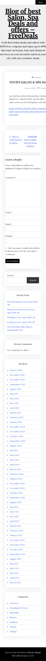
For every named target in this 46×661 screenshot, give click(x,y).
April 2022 (14, 578)
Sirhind (13, 631)
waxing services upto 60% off (21, 322)
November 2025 (17, 379)
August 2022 (15, 559)
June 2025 (14, 398)
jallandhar (14, 612)
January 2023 (16, 535)
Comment (10, 177)
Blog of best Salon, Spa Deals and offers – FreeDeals (23, 23)
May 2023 (14, 516)
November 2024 (17, 431)
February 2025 (16, 417)
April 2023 (14, 521)
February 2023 (16, 530)
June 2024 (14, 455)
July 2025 (14, 394)
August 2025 (15, 389)
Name (8, 212)
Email (8, 224)
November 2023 (17, 488)
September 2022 (17, 554)
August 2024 (15, 445)
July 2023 (14, 507)
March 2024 (15, 469)
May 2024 (14, 460)
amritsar (37, 77)
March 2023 (15, 526)
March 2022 (15, 582)
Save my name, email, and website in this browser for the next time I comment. (22, 251)
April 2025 (14, 408)
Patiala (13, 627)
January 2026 (16, 370)
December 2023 (17, 483)
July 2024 (14, 450)
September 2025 (17, 384)
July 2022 (14, 563)
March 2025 (15, 412)
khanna (13, 617)
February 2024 (17, 474)
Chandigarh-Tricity (19, 608)
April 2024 (14, 464)
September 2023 (17, 497)
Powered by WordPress (16, 652)
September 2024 (17, 441)
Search (10, 275)
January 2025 (16, 422)
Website (9, 236)
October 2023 (16, 493)
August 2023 (15, 502)
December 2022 (17, 540)
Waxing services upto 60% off (21, 317)
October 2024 (16, 436)
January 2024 (16, 479)
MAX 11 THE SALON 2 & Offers (16, 139)
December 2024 (17, 427)
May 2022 (14, 573)
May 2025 (14, 403)
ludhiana (14, 622)
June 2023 (14, 512)
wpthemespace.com (24, 655)
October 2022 (16, 549)
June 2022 (14, 568)
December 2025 (17, 375)
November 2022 (17, 545)
